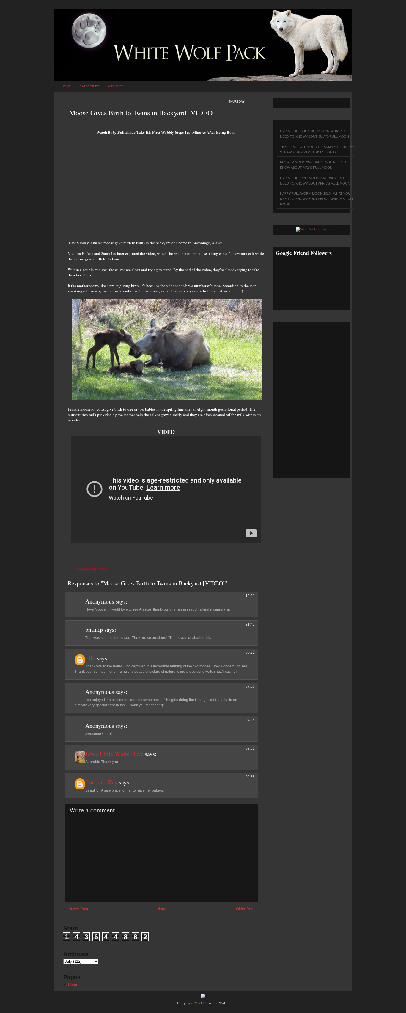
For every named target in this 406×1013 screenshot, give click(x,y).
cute (78, 568)
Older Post (245, 909)
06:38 (250, 777)
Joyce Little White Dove (114, 754)
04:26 (250, 720)
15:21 (250, 596)
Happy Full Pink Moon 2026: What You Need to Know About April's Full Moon (315, 180)
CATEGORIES (89, 86)
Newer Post (78, 909)
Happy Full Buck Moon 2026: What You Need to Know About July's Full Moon (314, 133)
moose (89, 568)
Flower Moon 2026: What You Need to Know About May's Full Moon (314, 164)
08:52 (250, 748)
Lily (90, 658)
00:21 (250, 652)
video (102, 568)
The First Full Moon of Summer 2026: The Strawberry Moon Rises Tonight (317, 149)
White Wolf (218, 1003)
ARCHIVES (116, 86)
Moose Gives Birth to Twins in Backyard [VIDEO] (142, 112)
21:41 (250, 624)
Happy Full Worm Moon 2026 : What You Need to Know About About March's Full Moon (317, 199)
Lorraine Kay (101, 782)
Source (236, 291)
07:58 (250, 686)
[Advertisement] (166, 189)
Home (66, 86)
